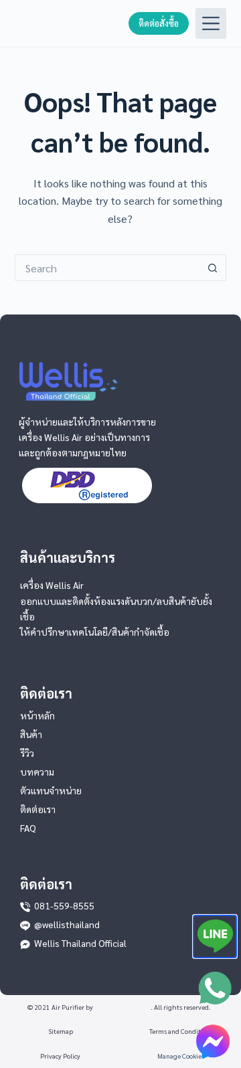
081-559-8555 (64, 905)
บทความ (37, 772)
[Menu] (210, 23)
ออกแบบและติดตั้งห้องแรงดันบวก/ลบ (94, 601)
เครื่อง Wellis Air (52, 585)
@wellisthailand (67, 924)
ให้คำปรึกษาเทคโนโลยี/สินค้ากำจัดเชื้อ (94, 632)
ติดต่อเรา (38, 809)
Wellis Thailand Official (80, 943)
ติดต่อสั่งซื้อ (159, 23)
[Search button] (212, 267)
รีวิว (27, 753)
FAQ (28, 828)
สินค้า (31, 734)
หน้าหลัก (37, 715)
